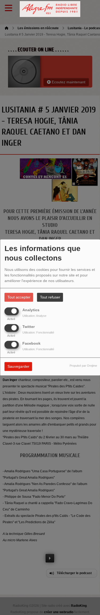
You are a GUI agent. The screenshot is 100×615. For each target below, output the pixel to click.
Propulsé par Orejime (83, 365)
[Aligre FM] (50, 9)
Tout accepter (18, 297)
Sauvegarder (18, 367)
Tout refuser (50, 297)
